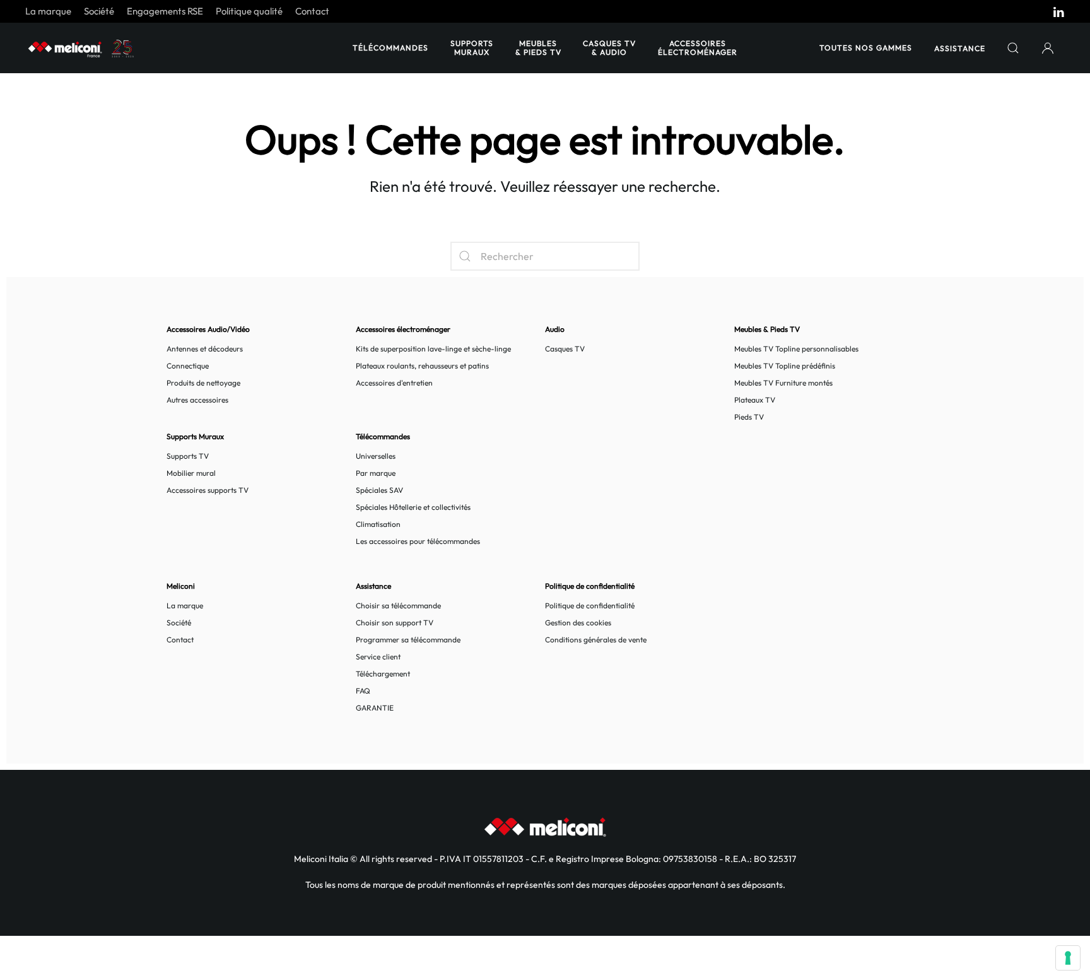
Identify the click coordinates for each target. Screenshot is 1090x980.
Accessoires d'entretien (394, 382)
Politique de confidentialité (590, 605)
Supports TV (188, 456)
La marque (48, 11)
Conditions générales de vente (596, 639)
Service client (378, 656)
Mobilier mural (191, 473)
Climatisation (378, 524)
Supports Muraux (471, 47)
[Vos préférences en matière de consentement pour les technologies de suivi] (1068, 958)
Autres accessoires (197, 399)
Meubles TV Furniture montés (783, 382)
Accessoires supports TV (208, 490)
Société (99, 11)
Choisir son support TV (394, 622)
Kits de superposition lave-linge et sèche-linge (433, 348)
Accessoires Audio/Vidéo (208, 329)
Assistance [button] (959, 48)
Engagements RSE (165, 11)
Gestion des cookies (578, 622)
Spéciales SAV (379, 490)
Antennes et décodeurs (205, 348)
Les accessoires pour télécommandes (418, 541)
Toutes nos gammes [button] (865, 47)
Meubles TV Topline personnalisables (796, 348)
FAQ (363, 690)
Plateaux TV (754, 399)
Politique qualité (249, 11)
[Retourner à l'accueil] (82, 48)
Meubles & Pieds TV (538, 47)
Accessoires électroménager (697, 47)
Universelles (376, 456)
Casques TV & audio (609, 47)
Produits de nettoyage (203, 382)
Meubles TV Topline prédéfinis (784, 365)
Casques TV (565, 348)
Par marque (376, 473)
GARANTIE (375, 707)
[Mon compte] (1047, 48)
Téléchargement (383, 673)
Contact (312, 11)
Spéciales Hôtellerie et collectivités (413, 507)
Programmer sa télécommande (408, 639)
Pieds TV (749, 417)
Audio (555, 329)
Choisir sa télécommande (398, 605)
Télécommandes (390, 47)
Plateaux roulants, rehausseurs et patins (422, 365)
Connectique (188, 365)
